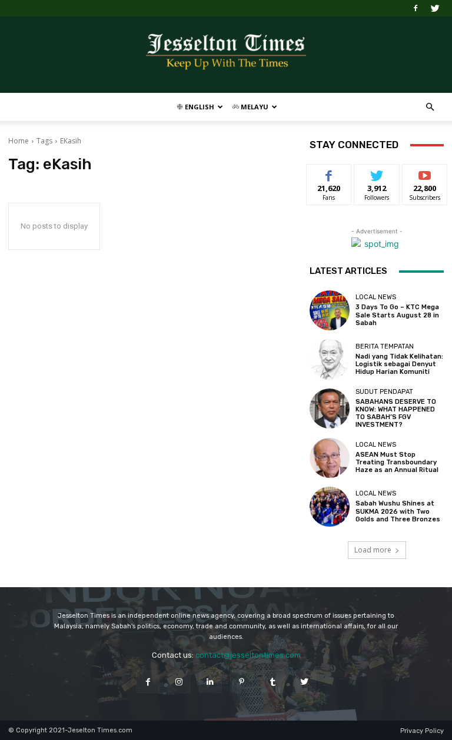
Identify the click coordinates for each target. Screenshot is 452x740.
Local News (375, 297)
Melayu (253, 106)
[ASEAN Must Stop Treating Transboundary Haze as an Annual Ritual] (330, 458)
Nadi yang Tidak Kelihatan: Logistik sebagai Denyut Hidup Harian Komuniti (399, 364)
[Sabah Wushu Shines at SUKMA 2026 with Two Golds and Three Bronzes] (330, 507)
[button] (430, 107)
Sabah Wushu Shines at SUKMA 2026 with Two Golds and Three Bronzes (397, 511)
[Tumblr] (272, 681)
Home (18, 141)
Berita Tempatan (384, 346)
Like (329, 173)
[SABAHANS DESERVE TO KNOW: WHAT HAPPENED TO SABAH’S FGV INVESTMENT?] (330, 408)
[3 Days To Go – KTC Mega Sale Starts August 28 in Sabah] (330, 310)
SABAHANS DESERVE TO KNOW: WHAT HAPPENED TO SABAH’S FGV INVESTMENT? (395, 413)
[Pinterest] (241, 681)
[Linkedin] (210, 681)
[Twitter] (435, 8)
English (198, 106)
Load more (372, 550)
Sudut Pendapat (384, 392)
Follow (377, 173)
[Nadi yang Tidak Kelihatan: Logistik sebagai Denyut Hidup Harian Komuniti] (330, 359)
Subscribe (425, 173)
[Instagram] (179, 681)
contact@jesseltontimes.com (248, 655)
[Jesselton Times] (226, 55)
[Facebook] (415, 8)
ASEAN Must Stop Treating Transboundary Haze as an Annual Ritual (396, 462)
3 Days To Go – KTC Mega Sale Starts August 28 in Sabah (397, 314)
